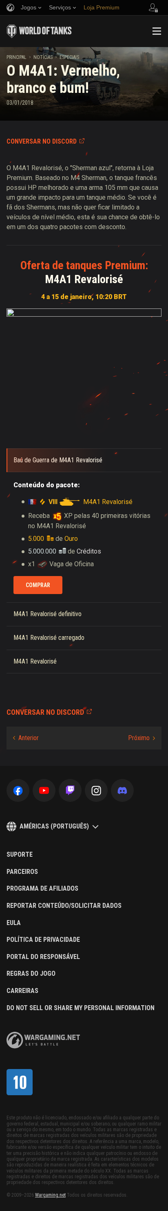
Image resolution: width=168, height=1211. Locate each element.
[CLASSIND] (20, 1082)
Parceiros (22, 872)
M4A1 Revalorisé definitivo (47, 614)
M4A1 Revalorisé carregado (48, 638)
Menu (156, 31)
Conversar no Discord (42, 141)
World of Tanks (39, 31)
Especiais (69, 57)
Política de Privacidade (43, 939)
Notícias (43, 57)
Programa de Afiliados (42, 888)
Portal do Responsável (43, 957)
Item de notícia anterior (26, 738)
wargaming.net (43, 1040)
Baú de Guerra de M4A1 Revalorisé (57, 460)
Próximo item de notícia (141, 738)
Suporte (20, 854)
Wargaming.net (50, 1195)
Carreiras (22, 991)
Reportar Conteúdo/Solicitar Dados (64, 905)
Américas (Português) (54, 826)
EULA (14, 923)
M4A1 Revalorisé (35, 661)
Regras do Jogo (31, 973)
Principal (17, 57)
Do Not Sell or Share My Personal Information (81, 1008)
